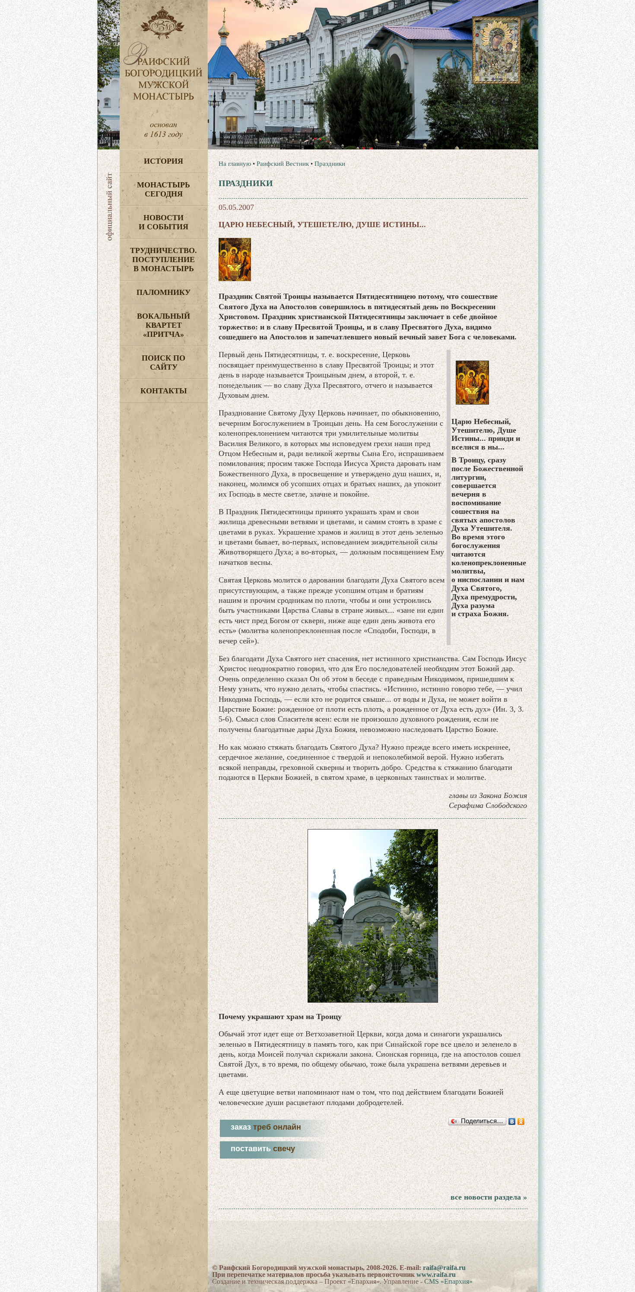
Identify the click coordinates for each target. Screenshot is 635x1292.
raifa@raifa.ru (444, 1267)
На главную (235, 163)
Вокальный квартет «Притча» (163, 325)
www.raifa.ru (436, 1274)
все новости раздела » (489, 1197)
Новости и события (163, 222)
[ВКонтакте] (512, 1121)
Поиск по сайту (163, 362)
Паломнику (163, 292)
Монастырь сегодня (163, 189)
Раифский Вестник (283, 163)
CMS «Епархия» (448, 1281)
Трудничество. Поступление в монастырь (163, 259)
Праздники (329, 163)
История (163, 161)
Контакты (163, 390)
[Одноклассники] (521, 1121)
